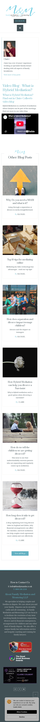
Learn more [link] (17, 707)
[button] (20, 28)
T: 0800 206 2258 (20, 589)
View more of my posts (12, 75)
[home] (20, 10)
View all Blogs (20, 553)
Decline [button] (22, 717)
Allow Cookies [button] (22, 712)
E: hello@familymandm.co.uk (20, 587)
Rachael (21, 214)
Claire (21, 402)
